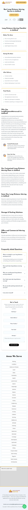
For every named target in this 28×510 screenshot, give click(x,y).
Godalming (14, 403)
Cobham (14, 414)
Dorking (14, 417)
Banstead (14, 434)
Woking (14, 361)
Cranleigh (14, 436)
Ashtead (14, 422)
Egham (14, 392)
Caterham (14, 409)
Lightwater (14, 442)
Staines (14, 395)
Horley (14, 400)
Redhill (14, 378)
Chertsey (14, 425)
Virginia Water (14, 450)
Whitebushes (14, 462)
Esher (14, 372)
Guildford (14, 364)
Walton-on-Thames (14, 367)
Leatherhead (14, 381)
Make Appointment (21, 2)
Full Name (14, 311)
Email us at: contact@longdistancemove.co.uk (14, 504)
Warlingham (14, 439)
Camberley (14, 375)
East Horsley (14, 453)
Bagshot (14, 456)
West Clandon (14, 459)
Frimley (14, 411)
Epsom (14, 383)
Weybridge (14, 386)
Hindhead (14, 445)
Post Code (14, 329)
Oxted (14, 428)
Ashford (14, 389)
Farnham (14, 397)
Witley (14, 448)
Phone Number (14, 323)
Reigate (14, 406)
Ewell (14, 369)
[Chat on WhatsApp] (24, 506)
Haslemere (14, 431)
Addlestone (14, 420)
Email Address (14, 317)
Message (14, 335)
